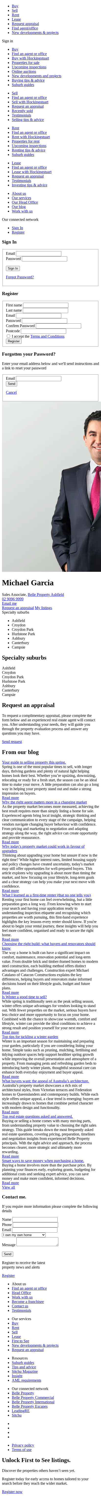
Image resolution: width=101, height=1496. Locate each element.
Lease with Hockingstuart (31, 172)
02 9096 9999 (13, 599)
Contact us (20, 1306)
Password (13, 259)
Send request (12, 742)
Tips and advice (24, 1367)
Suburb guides (23, 85)
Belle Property (23, 1393)
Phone (7, 1225)
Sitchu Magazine (25, 1371)
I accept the (38, 336)
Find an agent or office (29, 54)
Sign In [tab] (17, 228)
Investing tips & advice (29, 185)
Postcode (13, 331)
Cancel (11, 392)
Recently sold (22, 111)
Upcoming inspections (29, 67)
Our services (21, 198)
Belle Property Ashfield (46, 594)
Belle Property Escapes (30, 1406)
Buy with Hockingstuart (30, 58)
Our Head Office (25, 202)
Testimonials (21, 115)
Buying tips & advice (28, 80)
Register (8, 1275)
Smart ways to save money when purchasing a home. (43, 1161)
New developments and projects (36, 76)
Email (10, 253)
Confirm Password (20, 326)
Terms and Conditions (47, 336)
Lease (16, 19)
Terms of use (22, 1450)
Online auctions (24, 71)
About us (19, 193)
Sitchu (17, 1415)
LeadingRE (21, 1411)
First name (14, 305)
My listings (43, 608)
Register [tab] (18, 232)
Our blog (19, 207)
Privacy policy (23, 1445)
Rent (15, 15)
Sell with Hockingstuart (30, 102)
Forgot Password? (20, 277)
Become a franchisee (28, 1302)
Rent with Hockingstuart (31, 137)
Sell (15, 10)
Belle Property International (33, 1402)
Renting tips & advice (28, 150)
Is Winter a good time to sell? (24, 997)
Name (6, 1219)
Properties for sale (25, 62)
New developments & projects (35, 32)
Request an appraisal (28, 106)
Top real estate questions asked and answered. (37, 1116)
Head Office (21, 1293)
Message (8, 1245)
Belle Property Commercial (33, 1397)
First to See (20, 1341)
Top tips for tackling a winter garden (30, 1037)
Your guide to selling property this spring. (34, 762)
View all (8, 1187)
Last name (14, 310)
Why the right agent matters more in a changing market (44, 802)
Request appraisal (25, 24)
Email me (9, 603)
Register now (12, 1492)
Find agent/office (25, 28)
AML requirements (26, 1380)
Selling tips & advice (28, 120)
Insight (17, 1376)
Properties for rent (25, 141)
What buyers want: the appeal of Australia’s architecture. (45, 1081)
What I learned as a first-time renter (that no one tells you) (46, 895)
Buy (15, 6)
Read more (10, 798)
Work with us (22, 211)
